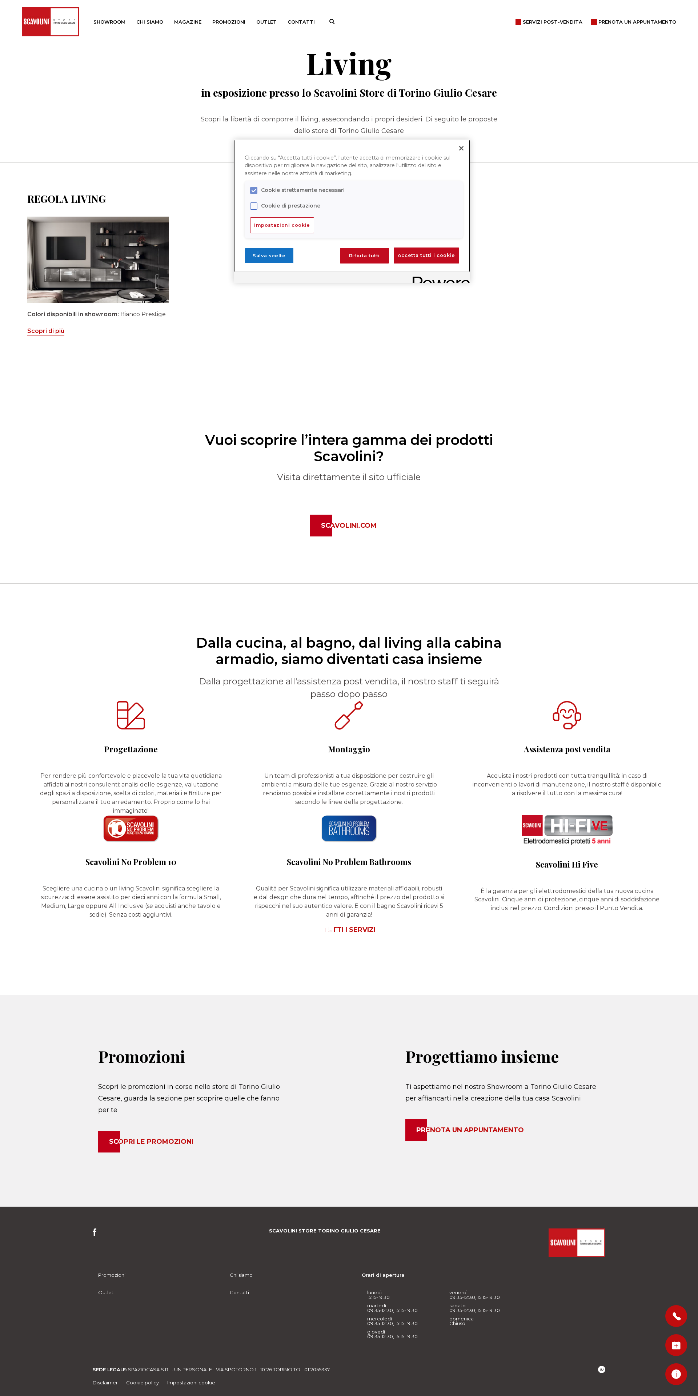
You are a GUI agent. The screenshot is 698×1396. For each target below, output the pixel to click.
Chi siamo (149, 22)
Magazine (187, 22)
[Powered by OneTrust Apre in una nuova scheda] (438, 278)
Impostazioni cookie (191, 1382)
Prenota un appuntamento (470, 1130)
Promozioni (228, 22)
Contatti (301, 22)
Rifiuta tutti (364, 255)
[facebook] (97, 1234)
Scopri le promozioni (151, 1142)
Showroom (109, 22)
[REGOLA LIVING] (98, 260)
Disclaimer (105, 1382)
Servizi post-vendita (552, 22)
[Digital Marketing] (601, 1369)
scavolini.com (349, 526)
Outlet (266, 22)
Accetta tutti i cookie (426, 255)
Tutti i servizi (349, 930)
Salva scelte (269, 255)
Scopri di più (45, 331)
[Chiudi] (461, 148)
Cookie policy (142, 1382)
